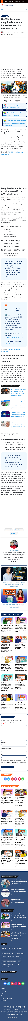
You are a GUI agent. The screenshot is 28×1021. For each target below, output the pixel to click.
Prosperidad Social (6, 958)
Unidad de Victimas (6, 966)
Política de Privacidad (6, 998)
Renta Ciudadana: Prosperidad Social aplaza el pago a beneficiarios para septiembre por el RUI (20, 705)
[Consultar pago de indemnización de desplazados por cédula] (5, 903)
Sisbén (19, 961)
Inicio (3, 13)
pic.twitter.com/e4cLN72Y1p (14, 337)
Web (2, 754)
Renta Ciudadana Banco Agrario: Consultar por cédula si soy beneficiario (19, 881)
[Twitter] (11, 1017)
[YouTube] (13, 1017)
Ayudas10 (9, 530)
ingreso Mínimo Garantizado (8, 956)
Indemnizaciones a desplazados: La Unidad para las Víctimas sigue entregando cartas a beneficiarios (18, 935)
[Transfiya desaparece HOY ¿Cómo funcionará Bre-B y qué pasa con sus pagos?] (5, 414)
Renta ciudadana (16, 958)
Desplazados (14, 951)
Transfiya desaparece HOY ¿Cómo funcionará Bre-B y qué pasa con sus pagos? (18, 414)
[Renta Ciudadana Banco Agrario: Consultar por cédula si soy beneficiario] (5, 883)
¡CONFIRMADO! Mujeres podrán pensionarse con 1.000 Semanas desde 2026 (18, 424)
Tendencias (8, 13)
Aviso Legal (4, 991)
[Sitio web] (12, 562)
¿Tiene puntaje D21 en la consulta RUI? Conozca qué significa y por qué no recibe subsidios (7, 628)
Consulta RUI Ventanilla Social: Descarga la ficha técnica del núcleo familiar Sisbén (6, 667)
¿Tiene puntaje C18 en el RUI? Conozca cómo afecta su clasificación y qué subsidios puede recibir (21, 628)
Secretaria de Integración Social (9, 961)
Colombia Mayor (5, 951)
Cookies (3, 995)
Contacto (3, 993)
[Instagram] (15, 1017)
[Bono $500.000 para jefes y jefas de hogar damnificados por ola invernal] (5, 893)
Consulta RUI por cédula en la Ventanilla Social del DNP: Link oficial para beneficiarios (20, 685)
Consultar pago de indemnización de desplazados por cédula (17, 901)
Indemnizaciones (20, 953)
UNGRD (14, 533)
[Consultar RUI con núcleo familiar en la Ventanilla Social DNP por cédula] (21, 639)
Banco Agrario (11, 948)
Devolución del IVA (6, 953)
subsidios (4, 964)
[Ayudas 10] (7, 5)
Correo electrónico (6, 748)
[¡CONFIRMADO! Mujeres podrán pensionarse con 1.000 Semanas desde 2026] (5, 424)
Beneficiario (19, 948)
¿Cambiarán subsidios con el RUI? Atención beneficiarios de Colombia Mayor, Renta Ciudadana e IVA (21, 667)
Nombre (3, 742)
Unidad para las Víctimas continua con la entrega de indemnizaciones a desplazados (7, 705)
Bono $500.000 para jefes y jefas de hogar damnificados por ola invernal (18, 891)
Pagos (17, 956)
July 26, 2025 (9, 343)
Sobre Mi (3, 1000)
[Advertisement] (14, 54)
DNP (13, 953)
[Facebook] (14, 562)
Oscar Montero (6, 32)
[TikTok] (17, 1017)
